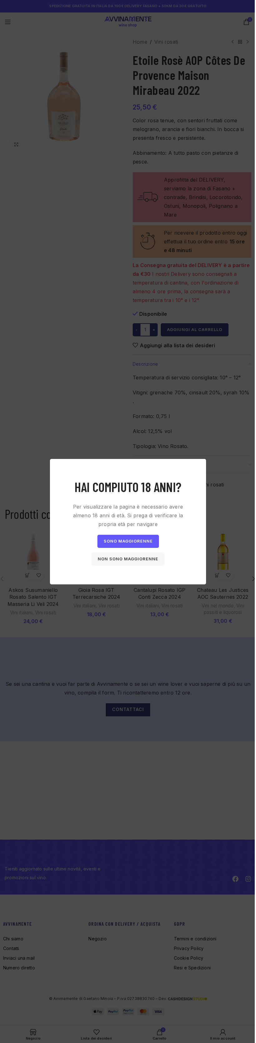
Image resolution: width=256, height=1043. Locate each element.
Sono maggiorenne (128, 541)
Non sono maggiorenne (128, 558)
